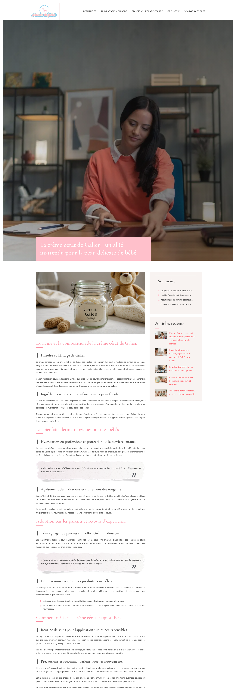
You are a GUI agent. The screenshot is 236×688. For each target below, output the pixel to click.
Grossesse (173, 11)
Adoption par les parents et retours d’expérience (177, 299)
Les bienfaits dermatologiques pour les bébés (177, 295)
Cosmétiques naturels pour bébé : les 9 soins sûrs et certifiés (181, 381)
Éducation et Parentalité (147, 11)
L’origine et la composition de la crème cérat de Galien (177, 290)
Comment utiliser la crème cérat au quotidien (177, 304)
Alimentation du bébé (114, 11)
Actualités (89, 11)
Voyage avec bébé (195, 11)
